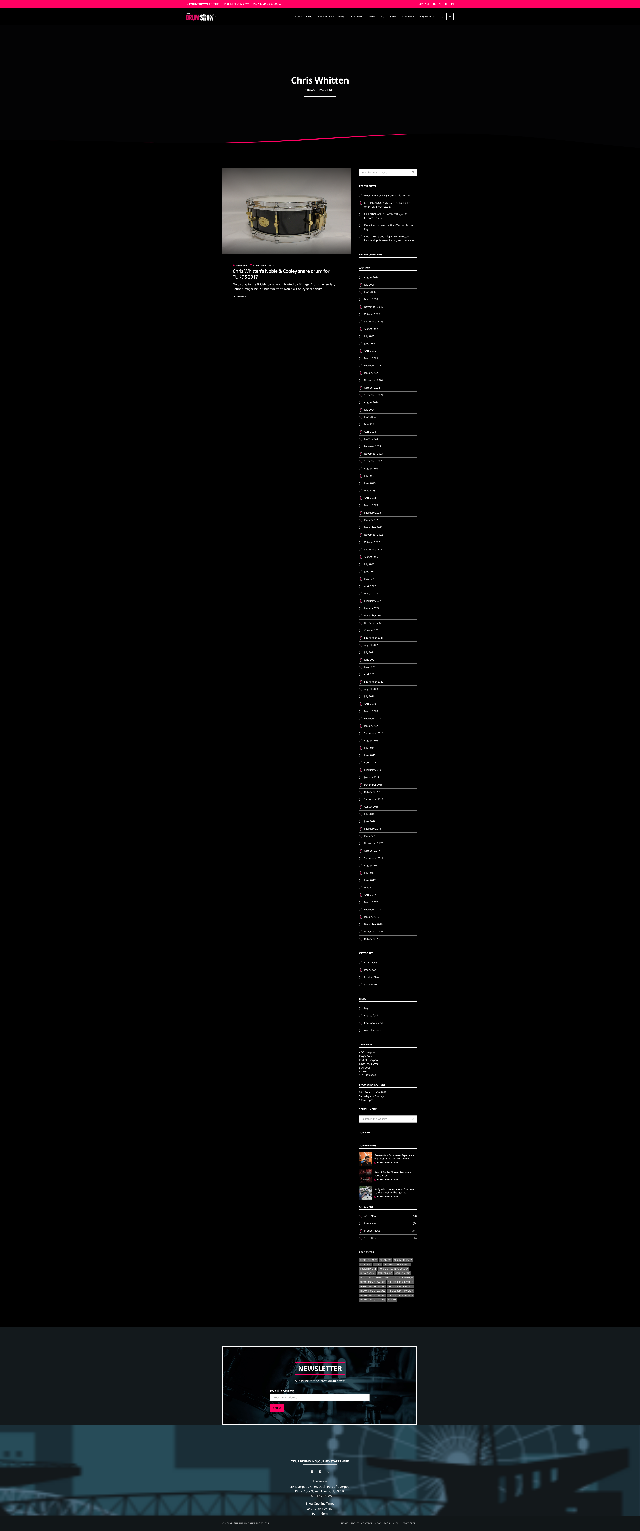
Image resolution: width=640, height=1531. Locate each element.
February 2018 (372, 828)
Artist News (371, 962)
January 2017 (371, 917)
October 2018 (372, 792)
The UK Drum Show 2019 (400, 1282)
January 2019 (371, 777)
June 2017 (370, 880)
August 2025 (371, 329)
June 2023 (370, 483)
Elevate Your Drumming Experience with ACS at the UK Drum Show (394, 1157)
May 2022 (370, 579)
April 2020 (370, 704)
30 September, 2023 (387, 1162)
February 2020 (372, 718)
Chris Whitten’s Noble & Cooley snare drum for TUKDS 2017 (281, 274)
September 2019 (373, 733)
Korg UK (383, 1268)
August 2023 (371, 468)
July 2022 (369, 564)
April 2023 (370, 498)
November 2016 (373, 931)
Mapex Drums (385, 1273)
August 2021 (371, 645)
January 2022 (371, 608)
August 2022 (371, 557)
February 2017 (372, 909)
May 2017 (370, 887)
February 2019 (372, 770)
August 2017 (371, 865)
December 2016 (373, 924)
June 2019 (370, 755)
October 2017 (372, 850)
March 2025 (371, 358)
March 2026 (371, 299)
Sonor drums (383, 1277)
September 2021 (373, 637)
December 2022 (373, 527)
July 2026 (369, 284)
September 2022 (373, 549)
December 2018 (373, 784)
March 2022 (371, 593)
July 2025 (369, 336)
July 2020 (369, 696)
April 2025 (370, 351)
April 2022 (370, 586)
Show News (242, 265)
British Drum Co (368, 1260)
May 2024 (370, 424)
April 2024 (370, 431)
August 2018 (371, 806)
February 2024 (372, 446)
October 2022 (372, 542)
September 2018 (373, 799)
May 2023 (370, 490)
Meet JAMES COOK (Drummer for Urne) (387, 195)
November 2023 (373, 453)
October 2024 (372, 387)
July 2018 (369, 814)
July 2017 (369, 873)
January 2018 (371, 836)
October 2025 (372, 314)
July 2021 (369, 652)
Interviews (370, 970)
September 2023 (373, 461)
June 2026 (370, 292)
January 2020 (371, 726)
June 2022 (370, 571)
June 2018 (370, 821)
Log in (367, 1008)
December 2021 (373, 615)
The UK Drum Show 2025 (400, 1295)
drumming (366, 1264)
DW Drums (389, 1264)
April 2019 (370, 762)
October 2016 (372, 939)
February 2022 (372, 601)
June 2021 (370, 659)
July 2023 (369, 476)
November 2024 (373, 380)
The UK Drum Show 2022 (372, 1290)
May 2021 (370, 667)
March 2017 (371, 902)
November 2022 (373, 534)
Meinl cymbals (402, 1273)
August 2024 (371, 402)
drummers (385, 1260)
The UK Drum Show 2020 (372, 1286)
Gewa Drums (403, 1264)
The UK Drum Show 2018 (372, 1282)
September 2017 (373, 858)
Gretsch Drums (368, 1268)
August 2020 (371, 689)
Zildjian (392, 1299)
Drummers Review (403, 1260)
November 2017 (373, 843)
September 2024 (373, 395)
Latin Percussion (399, 1268)
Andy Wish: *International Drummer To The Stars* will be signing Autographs (394, 1191)
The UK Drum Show (403, 1277)
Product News (372, 977)
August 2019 (371, 740)
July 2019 (369, 748)
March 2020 (371, 711)
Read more (240, 296)
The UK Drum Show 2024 (372, 1295)
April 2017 (370, 895)
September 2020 (373, 681)
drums (377, 1264)
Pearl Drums (367, 1277)
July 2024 (369, 409)
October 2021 (372, 630)
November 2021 (373, 623)
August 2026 (371, 277)
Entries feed (371, 1015)
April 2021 (370, 674)
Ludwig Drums (368, 1273)
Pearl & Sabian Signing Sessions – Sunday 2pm (392, 1174)
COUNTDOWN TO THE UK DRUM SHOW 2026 (233, 4)
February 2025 (372, 365)
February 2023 (372, 512)
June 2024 (370, 417)
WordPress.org (372, 1030)
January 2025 (371, 373)
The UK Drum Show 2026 (372, 1299)
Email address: (283, 1391)
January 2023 (371, 520)
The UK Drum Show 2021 (400, 1286)
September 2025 (373, 321)
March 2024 (371, 439)
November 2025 (373, 307)
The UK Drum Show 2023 (400, 1290)
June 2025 (370, 343)
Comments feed (373, 1023)
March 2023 (371, 505)
